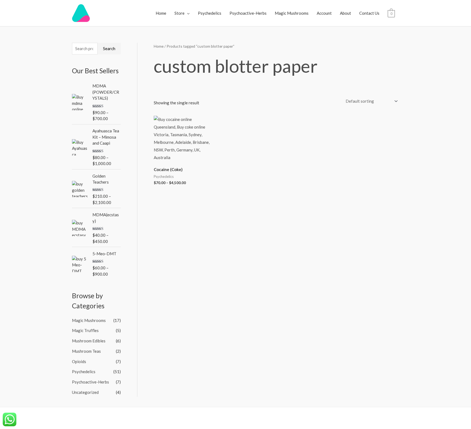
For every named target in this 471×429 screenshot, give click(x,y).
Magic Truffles (85, 330)
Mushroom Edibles (88, 340)
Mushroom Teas (86, 351)
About (345, 13)
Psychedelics (209, 13)
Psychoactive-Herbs (248, 13)
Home (161, 13)
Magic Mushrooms (292, 13)
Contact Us (369, 13)
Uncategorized (85, 392)
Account (324, 13)
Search (109, 48)
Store (179, 13)
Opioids (79, 361)
